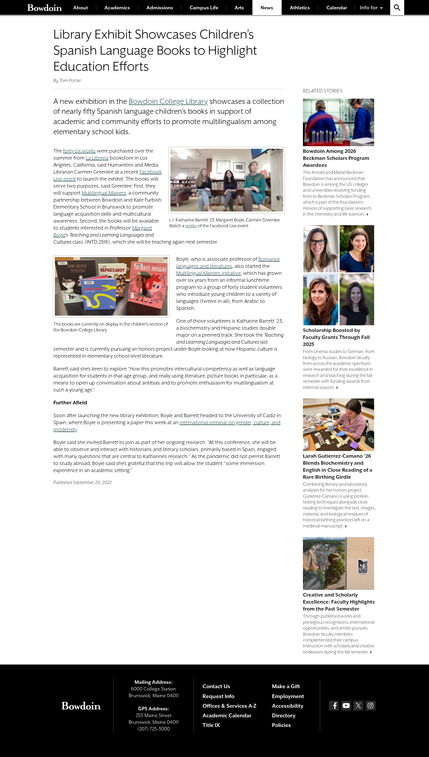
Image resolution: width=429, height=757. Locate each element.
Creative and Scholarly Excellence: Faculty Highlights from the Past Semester (339, 602)
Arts (239, 8)
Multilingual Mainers (104, 193)
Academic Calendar (227, 715)
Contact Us (216, 686)
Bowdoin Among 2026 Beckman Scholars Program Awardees (336, 158)
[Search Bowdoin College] (397, 7)
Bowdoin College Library (168, 101)
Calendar (337, 8)
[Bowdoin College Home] (44, 7)
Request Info (218, 696)
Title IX (211, 725)
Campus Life (204, 8)
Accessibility (288, 706)
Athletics (300, 8)
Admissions (160, 8)
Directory (284, 715)
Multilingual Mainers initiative (208, 273)
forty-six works (79, 151)
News (267, 8)
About (80, 8)
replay (191, 225)
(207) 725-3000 (153, 729)
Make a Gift (286, 686)
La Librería (97, 158)
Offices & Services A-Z (230, 706)
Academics (117, 8)
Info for (369, 8)
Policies (281, 725)
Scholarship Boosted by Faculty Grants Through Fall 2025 (336, 337)
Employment (288, 696)
